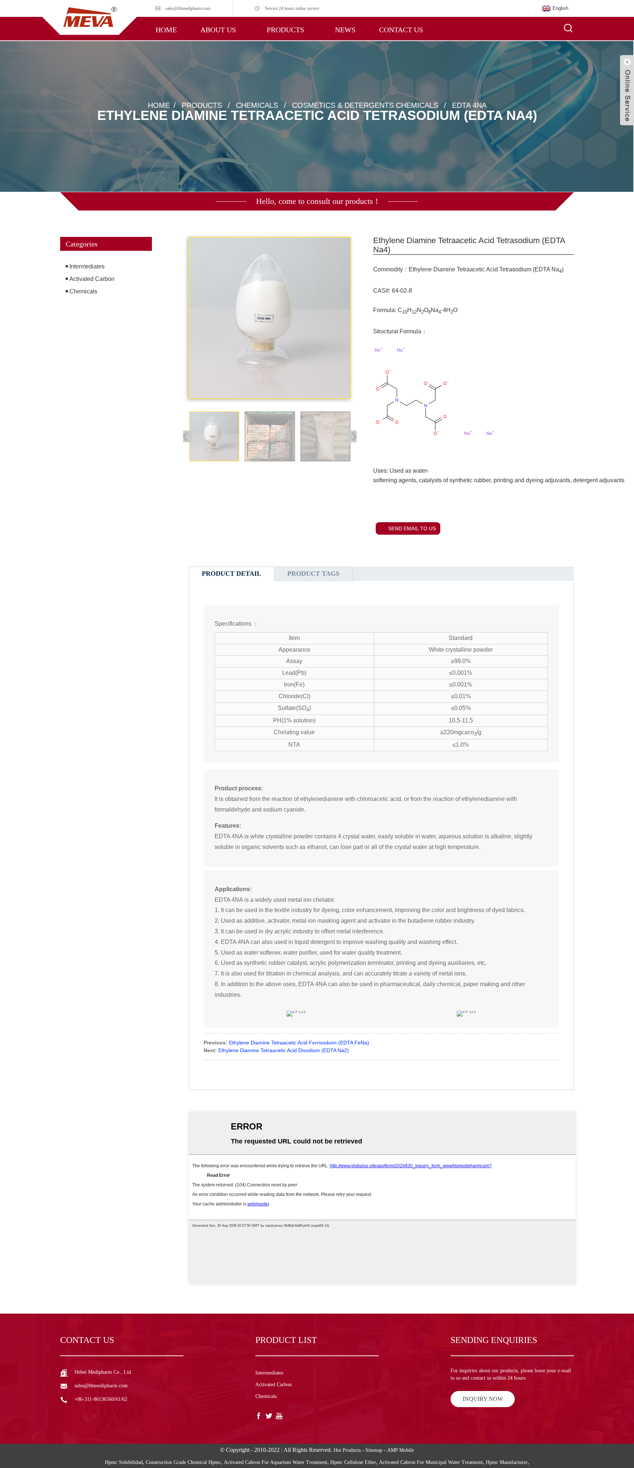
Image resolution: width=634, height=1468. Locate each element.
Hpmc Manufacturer (507, 1462)
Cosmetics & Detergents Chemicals (365, 105)
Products (285, 30)
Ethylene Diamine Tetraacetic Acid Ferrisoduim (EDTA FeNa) (299, 1043)
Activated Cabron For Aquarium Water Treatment (275, 1462)
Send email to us (412, 528)
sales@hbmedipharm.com (187, 8)
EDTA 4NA (469, 105)
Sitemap (373, 1450)
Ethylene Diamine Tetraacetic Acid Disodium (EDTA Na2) (283, 1050)
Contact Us (401, 30)
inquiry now (483, 1399)
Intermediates (87, 266)
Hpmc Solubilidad (124, 1462)
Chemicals (257, 105)
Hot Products (347, 1450)
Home (166, 30)
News (345, 30)
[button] (106, 330)
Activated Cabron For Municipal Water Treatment (431, 1462)
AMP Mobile (400, 1450)
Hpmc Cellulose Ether (353, 1462)
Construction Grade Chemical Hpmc (183, 1462)
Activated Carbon (91, 279)
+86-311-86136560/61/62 (100, 1399)
